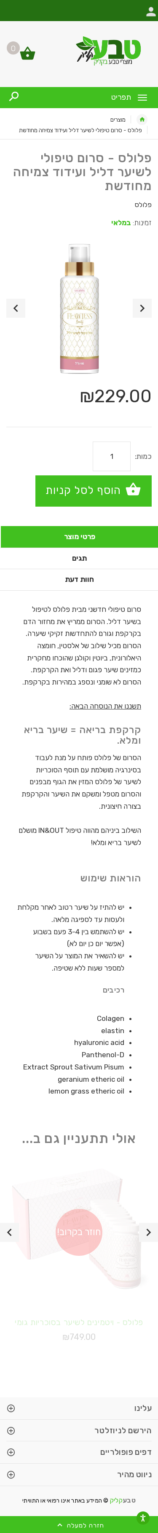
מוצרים (118, 119)
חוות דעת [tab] (79, 579)
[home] (142, 119)
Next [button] (142, 308)
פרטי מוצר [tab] (79, 536)
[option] (79, 308)
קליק (123, 1500)
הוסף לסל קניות (85, 489)
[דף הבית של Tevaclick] (79, 50)
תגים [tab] (79, 558)
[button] (151, 16)
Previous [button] (15, 308)
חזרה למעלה (84, 1525)
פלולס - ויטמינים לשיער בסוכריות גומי (79, 1322)
